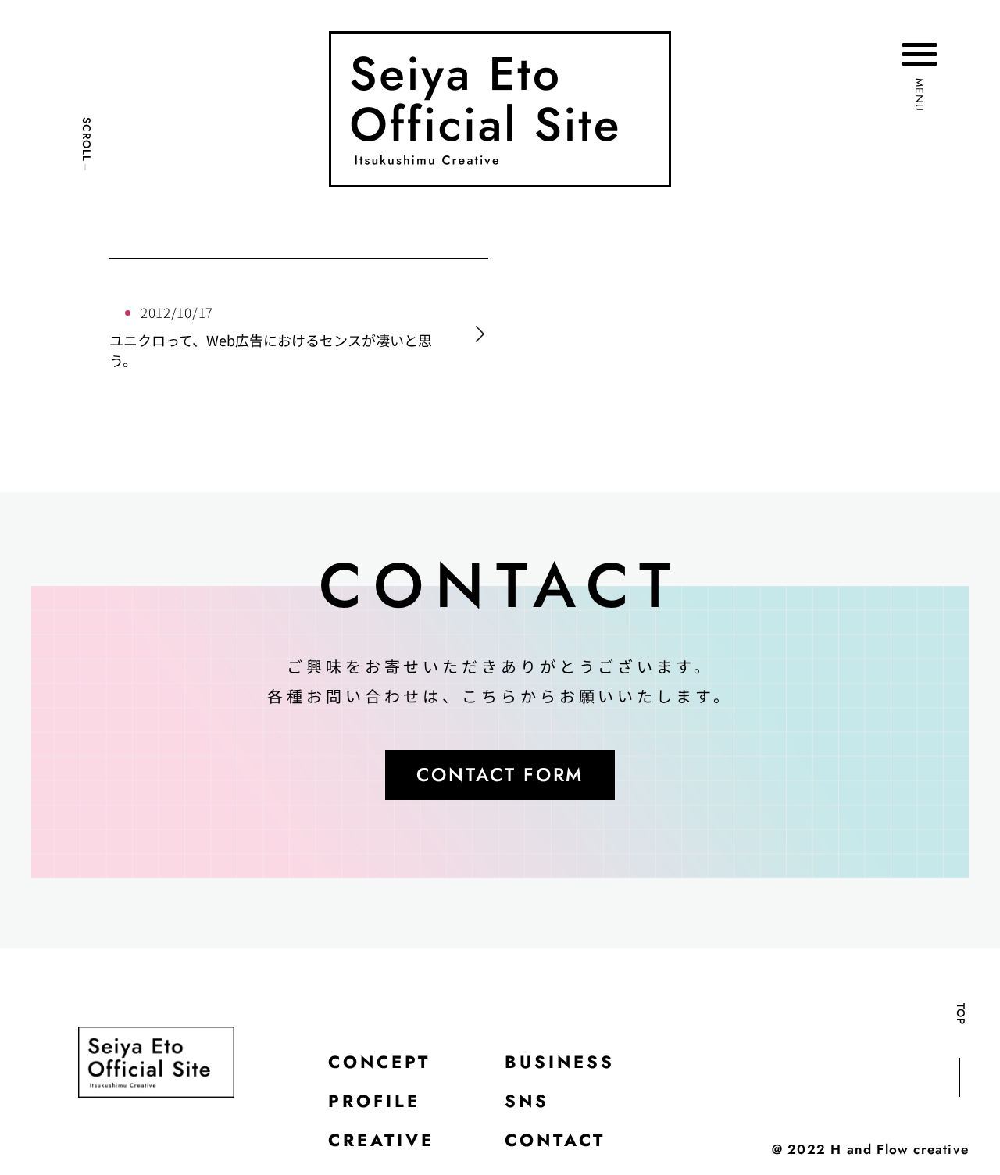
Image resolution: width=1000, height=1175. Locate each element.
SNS (527, 1100)
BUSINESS (560, 1061)
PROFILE (374, 1100)
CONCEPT (379, 1061)
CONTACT (555, 1139)
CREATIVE (381, 1139)
